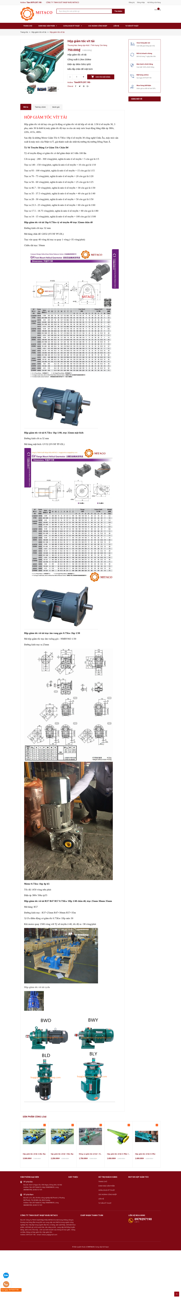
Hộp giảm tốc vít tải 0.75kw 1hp (119, 1154)
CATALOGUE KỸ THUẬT (106, 1190)
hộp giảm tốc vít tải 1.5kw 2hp (62, 1154)
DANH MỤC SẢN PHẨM (106, 1186)
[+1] (88, 86)
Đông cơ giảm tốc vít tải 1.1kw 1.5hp (93, 1154)
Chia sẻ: (70, 86)
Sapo (107, 1247)
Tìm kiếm (118, 11)
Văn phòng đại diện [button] (29, 1177)
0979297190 (147, 78)
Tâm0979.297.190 (82, 82)
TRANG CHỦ (102, 1181)
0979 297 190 (30, 1235)
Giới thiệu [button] (73, 1177)
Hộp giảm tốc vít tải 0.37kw (145, 1154)
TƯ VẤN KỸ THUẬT (104, 1203)
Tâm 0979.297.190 (33, 2)
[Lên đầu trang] (176, 1294)
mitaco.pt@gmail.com (49, 1235)
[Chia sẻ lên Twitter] (79, 86)
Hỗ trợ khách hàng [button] (107, 1177)
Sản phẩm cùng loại (34, 1116)
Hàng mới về (136, 99)
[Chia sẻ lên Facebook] (75, 86)
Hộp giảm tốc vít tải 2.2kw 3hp (34, 1154)
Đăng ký (132, 2)
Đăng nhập (141, 2)
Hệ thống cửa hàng (154, 2)
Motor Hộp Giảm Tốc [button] (138, 1177)
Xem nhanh (34, 1136)
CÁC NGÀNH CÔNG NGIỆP (107, 1194)
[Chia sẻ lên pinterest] (83, 86)
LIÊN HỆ (101, 1199)
